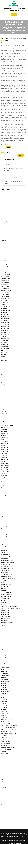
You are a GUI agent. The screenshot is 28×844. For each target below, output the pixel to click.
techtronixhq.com (5, 221)
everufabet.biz (4, 711)
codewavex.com (4, 284)
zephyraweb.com (4, 461)
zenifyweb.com (4, 550)
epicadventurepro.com (6, 525)
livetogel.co (3, 552)
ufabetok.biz (3, 709)
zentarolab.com (4, 408)
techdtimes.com (4, 640)
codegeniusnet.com (5, 253)
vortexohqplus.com (5, 495)
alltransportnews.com (6, 717)
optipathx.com (4, 356)
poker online (3, 206)
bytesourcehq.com (5, 256)
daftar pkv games (5, 212)
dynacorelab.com (4, 447)
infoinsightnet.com (5, 255)
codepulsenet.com (5, 336)
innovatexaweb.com (5, 233)
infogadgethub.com (5, 223)
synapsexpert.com (5, 406)
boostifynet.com (4, 475)
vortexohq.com (4, 523)
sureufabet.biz (4, 699)
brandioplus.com (4, 380)
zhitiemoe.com (4, 807)
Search (7, 152)
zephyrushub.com (5, 431)
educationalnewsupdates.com (7, 425)
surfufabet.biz (4, 695)
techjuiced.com (4, 653)
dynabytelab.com (5, 435)
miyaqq (24, 835)
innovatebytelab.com (5, 247)
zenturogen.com (4, 376)
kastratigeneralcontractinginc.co (8, 727)
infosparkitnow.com (5, 237)
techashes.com (4, 634)
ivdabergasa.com (4, 751)
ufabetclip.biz (4, 671)
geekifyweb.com (4, 241)
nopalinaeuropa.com (5, 824)
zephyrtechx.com (4, 479)
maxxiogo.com (4, 368)
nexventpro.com (4, 477)
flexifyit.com (3, 366)
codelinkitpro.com (5, 225)
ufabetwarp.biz (4, 669)
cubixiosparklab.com (5, 274)
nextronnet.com (4, 372)
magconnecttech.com (6, 548)
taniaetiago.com (4, 814)
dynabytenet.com (5, 316)
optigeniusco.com (5, 465)
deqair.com (3, 775)
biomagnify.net (4, 826)
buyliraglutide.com (5, 663)
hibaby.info (3, 582)
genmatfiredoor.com (5, 554)
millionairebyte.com (5, 618)
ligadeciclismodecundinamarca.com (9, 606)
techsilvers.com (4, 777)
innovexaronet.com (5, 268)
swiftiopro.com (4, 497)
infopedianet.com (5, 334)
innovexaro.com (4, 344)
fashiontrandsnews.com (6, 719)
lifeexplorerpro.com (5, 529)
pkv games (6, 144)
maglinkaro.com (4, 314)
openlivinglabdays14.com (6, 731)
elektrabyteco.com (5, 288)
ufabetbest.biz (4, 697)
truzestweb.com (4, 404)
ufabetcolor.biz (4, 685)
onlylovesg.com (4, 566)
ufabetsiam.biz (4, 677)
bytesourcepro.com (5, 318)
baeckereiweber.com (5, 630)
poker (2, 194)
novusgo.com (4, 531)
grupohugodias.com (5, 773)
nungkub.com (4, 809)
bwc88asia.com (4, 763)
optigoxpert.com (4, 481)
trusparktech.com (5, 471)
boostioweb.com (4, 429)
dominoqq (3, 196)
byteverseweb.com (5, 326)
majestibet (19, 835)
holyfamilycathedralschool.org (7, 610)
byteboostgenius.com (6, 330)
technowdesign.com (5, 745)
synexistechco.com (5, 449)
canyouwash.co (4, 636)
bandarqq (7, 833)
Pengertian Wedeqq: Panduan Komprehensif (12, 178)
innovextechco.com (5, 278)
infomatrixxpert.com (5, 266)
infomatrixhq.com (5, 272)
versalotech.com (4, 501)
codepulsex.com (4, 304)
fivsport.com (3, 781)
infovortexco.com (5, 298)
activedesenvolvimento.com (7, 568)
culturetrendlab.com (5, 537)
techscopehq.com (5, 340)
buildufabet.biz (4, 715)
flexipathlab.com (4, 386)
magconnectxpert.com (6, 290)
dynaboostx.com (4, 487)
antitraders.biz (4, 735)
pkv (10, 831)
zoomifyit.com (4, 418)
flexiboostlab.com (5, 493)
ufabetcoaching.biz (5, 614)
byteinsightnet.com (5, 259)
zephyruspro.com (4, 354)
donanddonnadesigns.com (7, 560)
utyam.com (3, 801)
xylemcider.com (4, 813)
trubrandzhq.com (4, 473)
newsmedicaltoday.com (6, 596)
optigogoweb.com (5, 414)
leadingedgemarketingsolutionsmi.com (9, 725)
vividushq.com (4, 388)
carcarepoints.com (5, 769)
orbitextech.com (4, 546)
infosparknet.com (5, 348)
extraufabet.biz (4, 687)
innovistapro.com (5, 491)
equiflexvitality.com (5, 564)
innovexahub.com (5, 445)
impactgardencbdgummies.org (8, 820)
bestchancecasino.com (6, 588)
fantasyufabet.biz (5, 675)
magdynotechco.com (5, 235)
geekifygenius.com (5, 544)
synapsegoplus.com (5, 332)
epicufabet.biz (4, 705)
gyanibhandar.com (5, 667)
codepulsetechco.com (6, 260)
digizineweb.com (4, 263)
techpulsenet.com (5, 294)
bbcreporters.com (5, 721)
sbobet (6, 831)
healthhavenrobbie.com (6, 558)
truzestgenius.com (5, 292)
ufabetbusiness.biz (5, 681)
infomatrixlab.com (5, 322)
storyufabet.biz (4, 703)
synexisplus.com (4, 439)
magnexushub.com (5, 657)
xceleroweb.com (4, 412)
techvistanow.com (5, 270)
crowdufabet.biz (4, 713)
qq (1, 831)
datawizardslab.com (5, 513)
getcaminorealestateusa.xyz (7, 622)
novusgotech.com (5, 370)
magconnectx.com (5, 600)
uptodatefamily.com (5, 797)
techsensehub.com (5, 229)
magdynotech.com (5, 338)
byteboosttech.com (5, 656)
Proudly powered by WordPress (14, 843)
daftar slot (22, 833)
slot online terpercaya (6, 200)
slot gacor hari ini (15, 831)
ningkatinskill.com (5, 779)
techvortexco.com (5, 239)
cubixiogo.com (4, 392)
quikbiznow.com (4, 410)
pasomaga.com (4, 818)
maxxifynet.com (4, 443)
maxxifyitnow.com (5, 350)
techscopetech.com (5, 306)
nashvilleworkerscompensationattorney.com (11, 608)
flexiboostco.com (5, 427)
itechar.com (3, 646)
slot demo (3, 202)
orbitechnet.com (4, 396)
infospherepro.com (5, 519)
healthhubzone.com (5, 650)
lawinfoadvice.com (5, 785)
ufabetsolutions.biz (5, 691)
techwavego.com (5, 302)
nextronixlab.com (5, 358)
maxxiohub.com (4, 459)
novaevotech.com (5, 276)
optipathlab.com (4, 433)
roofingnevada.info (5, 598)
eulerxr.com (3, 542)
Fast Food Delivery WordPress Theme (10, 840)
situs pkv (3, 198)
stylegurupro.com (5, 511)
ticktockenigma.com (5, 540)
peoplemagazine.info (5, 632)
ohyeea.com (3, 805)
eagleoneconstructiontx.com (7, 562)
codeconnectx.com (5, 264)
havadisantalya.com (5, 638)
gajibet (2, 836)
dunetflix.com (4, 791)
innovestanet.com (5, 362)
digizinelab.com (4, 300)
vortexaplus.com (4, 390)
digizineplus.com (4, 342)
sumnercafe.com (4, 789)
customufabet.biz (5, 701)
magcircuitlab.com (5, 282)
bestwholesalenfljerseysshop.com (8, 729)
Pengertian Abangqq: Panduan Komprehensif (12, 164)
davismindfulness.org (5, 616)
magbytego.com (4, 251)
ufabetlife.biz (4, 689)
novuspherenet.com (5, 394)
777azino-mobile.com (5, 741)
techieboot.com (4, 642)
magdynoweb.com (5, 308)
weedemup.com (4, 586)
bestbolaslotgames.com (6, 576)
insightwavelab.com (5, 527)
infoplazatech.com (5, 243)
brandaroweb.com (5, 416)
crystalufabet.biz (4, 707)
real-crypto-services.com (6, 755)
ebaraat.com (3, 652)
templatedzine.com (5, 783)
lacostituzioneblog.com (6, 803)
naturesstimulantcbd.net (6, 822)
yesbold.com (3, 648)
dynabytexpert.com (5, 364)
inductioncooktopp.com (6, 594)
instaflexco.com (4, 489)
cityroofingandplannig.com (7, 749)
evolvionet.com (4, 437)
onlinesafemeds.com (5, 665)
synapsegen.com (4, 384)
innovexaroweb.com (5, 310)
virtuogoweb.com (5, 660)
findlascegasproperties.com (7, 556)
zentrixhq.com (4, 360)
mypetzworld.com (5, 757)
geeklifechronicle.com (6, 517)
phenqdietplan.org (5, 787)
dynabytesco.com (5, 509)
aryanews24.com (4, 737)
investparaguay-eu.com (6, 761)
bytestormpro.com (5, 533)
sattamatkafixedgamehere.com (8, 578)
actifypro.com (4, 485)
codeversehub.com (5, 324)
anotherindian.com (5, 811)
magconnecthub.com (5, 328)
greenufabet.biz (4, 683)
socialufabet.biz (4, 693)
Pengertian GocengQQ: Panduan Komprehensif (13, 174)
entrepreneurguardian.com (7, 580)
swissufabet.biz (4, 679)
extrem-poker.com (5, 765)
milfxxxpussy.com (5, 795)
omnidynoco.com (5, 400)
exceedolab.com (4, 505)
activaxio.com (4, 507)
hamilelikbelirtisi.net (5, 499)
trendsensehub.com (5, 539)
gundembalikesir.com (5, 644)
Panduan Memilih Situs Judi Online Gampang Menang (14, 9)
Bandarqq (3, 36)
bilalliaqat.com (4, 590)
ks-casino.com (4, 767)
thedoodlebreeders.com (6, 771)
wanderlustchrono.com (6, 535)
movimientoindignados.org (7, 793)
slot (3, 831)
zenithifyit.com (4, 457)
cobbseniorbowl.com (5, 743)
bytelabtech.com (4, 231)
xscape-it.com (4, 739)
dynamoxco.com (4, 374)
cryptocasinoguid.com (6, 723)
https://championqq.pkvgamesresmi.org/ (14, 836)
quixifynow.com (4, 352)
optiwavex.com (4, 398)
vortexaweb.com (4, 463)
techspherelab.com (5, 320)
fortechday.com (4, 620)
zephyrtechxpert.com (5, 296)
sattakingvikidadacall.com (7, 574)
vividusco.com (4, 453)
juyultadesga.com (5, 753)
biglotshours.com (5, 661)
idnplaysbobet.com (5, 572)
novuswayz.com (4, 483)
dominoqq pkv (13, 833)
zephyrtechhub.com (5, 402)
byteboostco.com (5, 286)
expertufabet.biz (4, 673)
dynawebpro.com (5, 382)
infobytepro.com (4, 249)
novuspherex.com (5, 467)
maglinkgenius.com (5, 280)
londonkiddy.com (5, 612)
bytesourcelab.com (5, 346)
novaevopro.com (4, 469)
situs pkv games (4, 209)
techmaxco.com (4, 503)
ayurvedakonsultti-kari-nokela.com (8, 733)
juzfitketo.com (4, 817)
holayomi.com (4, 604)
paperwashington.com (6, 584)
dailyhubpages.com (5, 570)
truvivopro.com (4, 451)
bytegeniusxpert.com (5, 245)
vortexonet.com (4, 441)
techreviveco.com (5, 312)
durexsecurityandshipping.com (8, 747)
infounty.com (4, 759)
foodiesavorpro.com (5, 521)
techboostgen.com (5, 227)
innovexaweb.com (5, 378)
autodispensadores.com (6, 592)
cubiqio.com (3, 515)
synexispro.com (4, 602)
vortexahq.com (4, 455)
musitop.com (4, 799)
